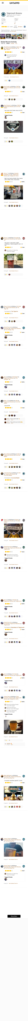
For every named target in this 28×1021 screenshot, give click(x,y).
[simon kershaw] (20, 345)
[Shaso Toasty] (20, 206)
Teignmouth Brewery (10, 48)
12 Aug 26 (6, 564)
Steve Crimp (7, 306)
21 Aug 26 (6, 317)
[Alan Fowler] (14, 467)
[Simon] (9, 206)
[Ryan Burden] (20, 467)
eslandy (8, 743)
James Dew (7, 696)
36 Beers (20, 26)
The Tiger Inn (14, 311)
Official (24, 26)
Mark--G (6, 400)
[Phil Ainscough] (17, 345)
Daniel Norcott (7, 327)
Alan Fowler (7, 86)
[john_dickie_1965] (14, 807)
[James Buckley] (12, 141)
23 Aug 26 (6, 202)
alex (5, 376)
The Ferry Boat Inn (9, 778)
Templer (6, 548)
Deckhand (6, 328)
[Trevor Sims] (9, 488)
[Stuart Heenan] (12, 99)
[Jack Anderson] (9, 345)
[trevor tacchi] (9, 274)
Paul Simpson (7, 105)
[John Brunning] (14, 99)
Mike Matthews (7, 775)
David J (6, 237)
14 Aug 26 (6, 463)
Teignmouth (7, 549)
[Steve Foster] (12, 206)
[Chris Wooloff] (14, 415)
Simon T (6, 173)
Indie (16, 400)
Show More (13, 31)
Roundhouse (7, 47)
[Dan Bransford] (17, 206)
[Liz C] (9, 80)
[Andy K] (17, 807)
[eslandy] (9, 740)
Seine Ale (19, 47)
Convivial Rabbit (8, 475)
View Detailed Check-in (13, 95)
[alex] (20, 568)
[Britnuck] (9, 99)
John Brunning (7, 472)
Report (12, 419)
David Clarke (7, 865)
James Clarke (7, 838)
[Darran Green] (12, 807)
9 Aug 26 (6, 736)
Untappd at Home (14, 175)
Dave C (6, 519)
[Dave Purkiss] (12, 345)
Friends (12, 43)
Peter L (8, 418)
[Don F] (14, 321)
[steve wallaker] (14, 345)
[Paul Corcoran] (9, 807)
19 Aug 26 (6, 341)
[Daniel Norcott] (20, 394)
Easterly (17, 519)
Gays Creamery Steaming (11, 697)
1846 (17, 86)
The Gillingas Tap (9, 329)
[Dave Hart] (14, 206)
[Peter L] (12, 415)
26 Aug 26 (6, 95)
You (16, 43)
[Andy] (9, 321)
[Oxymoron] (20, 807)
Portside (16, 237)
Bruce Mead (7, 454)
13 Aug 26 (6, 540)
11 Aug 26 (6, 612)
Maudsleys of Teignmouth (17, 627)
